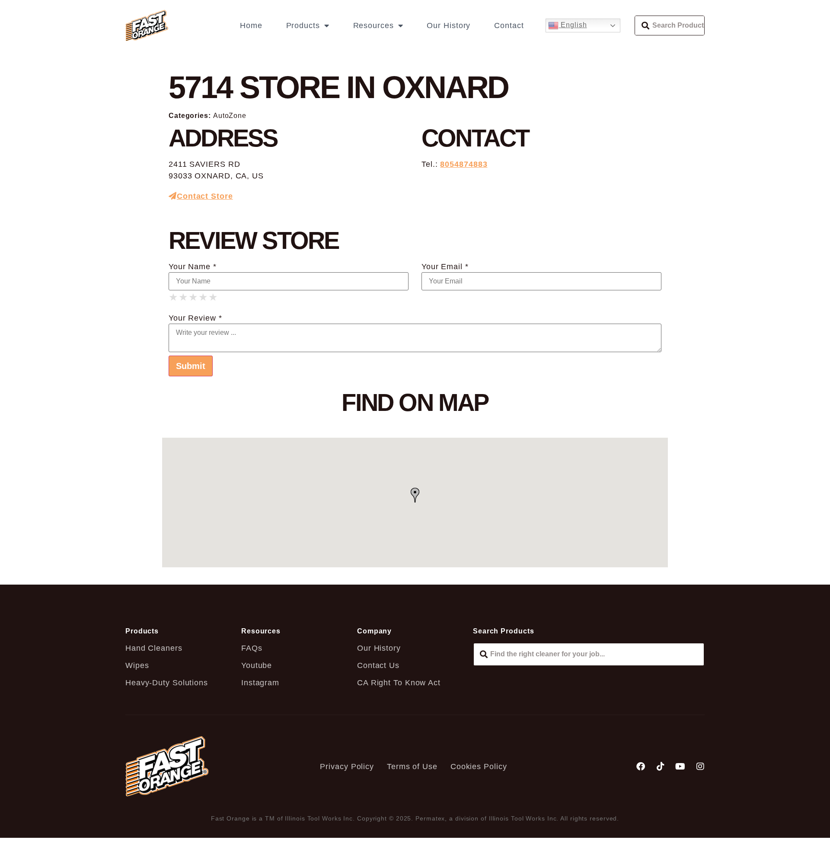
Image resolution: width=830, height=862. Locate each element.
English (573, 25)
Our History (448, 25)
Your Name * (193, 266)
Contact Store (205, 196)
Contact (509, 25)
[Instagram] (700, 766)
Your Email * (445, 266)
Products (303, 25)
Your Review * (195, 318)
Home (251, 25)
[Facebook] (640, 766)
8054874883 (463, 164)
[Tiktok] (660, 766)
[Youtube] (680, 766)
